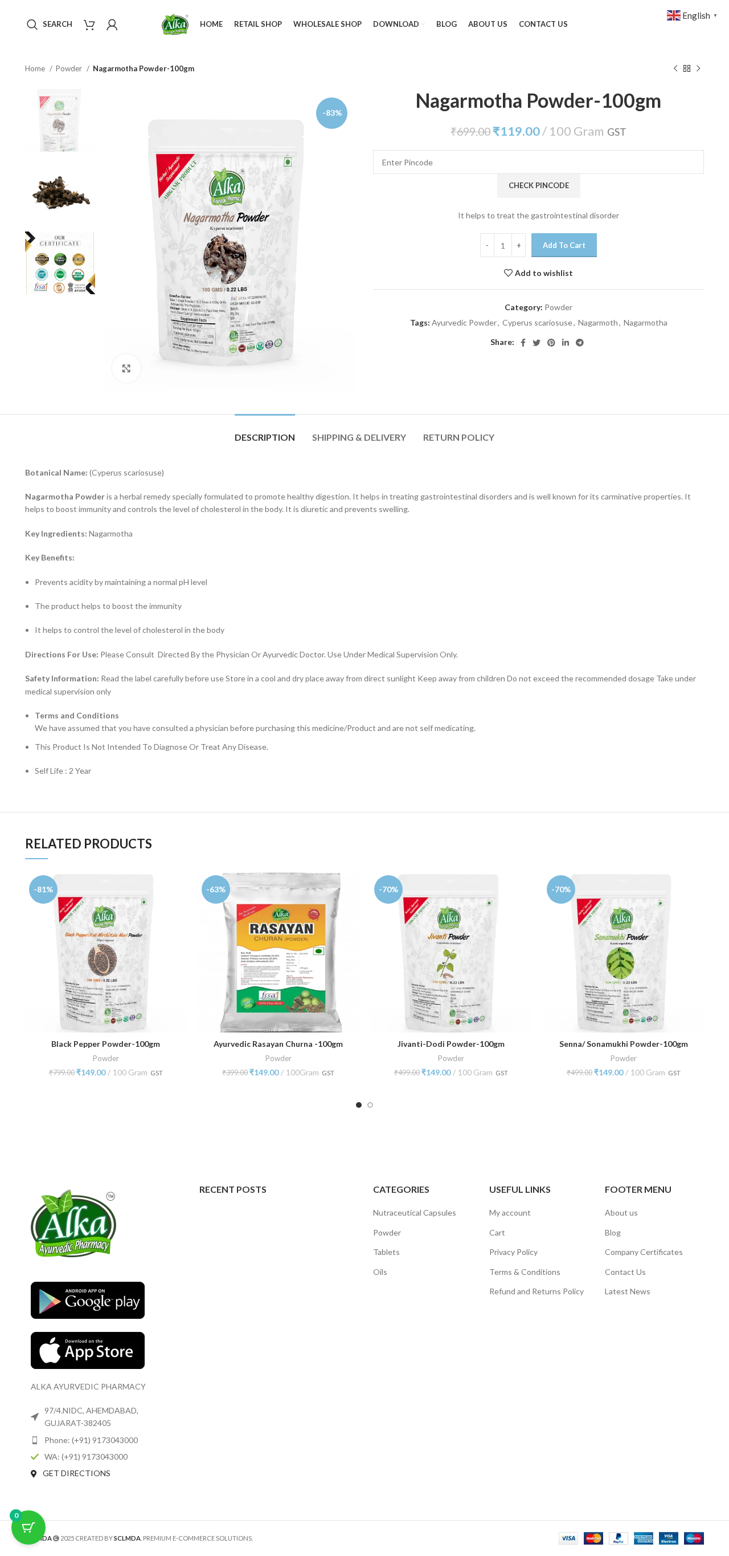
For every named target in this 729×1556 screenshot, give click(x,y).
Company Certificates (644, 1252)
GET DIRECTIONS (76, 1473)
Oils (380, 1272)
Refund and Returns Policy (536, 1291)
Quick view (177, 890)
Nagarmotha (645, 322)
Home (36, 68)
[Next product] (698, 69)
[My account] (112, 24)
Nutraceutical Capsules (414, 1212)
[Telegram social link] (579, 342)
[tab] (265, 431)
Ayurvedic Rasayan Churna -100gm (278, 1044)
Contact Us (625, 1272)
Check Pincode (539, 185)
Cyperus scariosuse (537, 322)
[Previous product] (675, 69)
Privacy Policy (513, 1252)
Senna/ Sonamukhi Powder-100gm (623, 1044)
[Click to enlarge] (126, 368)
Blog (613, 1232)
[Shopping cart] (89, 24)
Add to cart (564, 245)
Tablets (386, 1252)
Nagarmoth (598, 322)
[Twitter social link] (536, 342)
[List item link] (104, 1440)
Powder (70, 68)
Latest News (627, 1291)
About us (621, 1212)
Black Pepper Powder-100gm (105, 1044)
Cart (497, 1232)
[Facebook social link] (523, 342)
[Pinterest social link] (551, 342)
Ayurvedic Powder (464, 322)
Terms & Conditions (524, 1272)
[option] (60, 120)
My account (510, 1212)
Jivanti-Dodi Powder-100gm (451, 1044)
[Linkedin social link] (565, 342)
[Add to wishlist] (177, 915)
